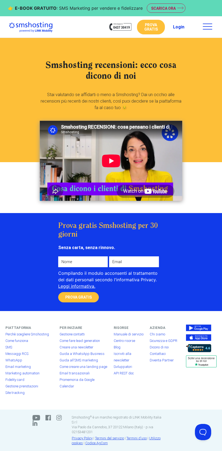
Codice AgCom (96, 443)
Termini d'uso (136, 438)
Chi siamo (157, 334)
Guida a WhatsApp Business (82, 354)
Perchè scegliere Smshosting (27, 334)
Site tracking (15, 393)
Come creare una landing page (83, 367)
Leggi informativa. (76, 286)
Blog (117, 347)
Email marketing (18, 367)
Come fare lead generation (80, 341)
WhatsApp (13, 360)
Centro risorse (124, 341)
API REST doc (124, 373)
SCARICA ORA (163, 8)
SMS (8, 347)
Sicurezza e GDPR (163, 341)
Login (178, 27)
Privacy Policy (82, 438)
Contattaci (158, 354)
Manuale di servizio (128, 334)
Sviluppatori (123, 367)
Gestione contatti (72, 334)
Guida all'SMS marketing (79, 360)
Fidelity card (14, 380)
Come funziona (16, 341)
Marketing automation (22, 373)
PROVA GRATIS (151, 27)
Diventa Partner (162, 360)
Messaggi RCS (16, 354)
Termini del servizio (109, 438)
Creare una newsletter (76, 347)
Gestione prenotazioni (21, 386)
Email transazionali (75, 373)
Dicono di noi (159, 347)
